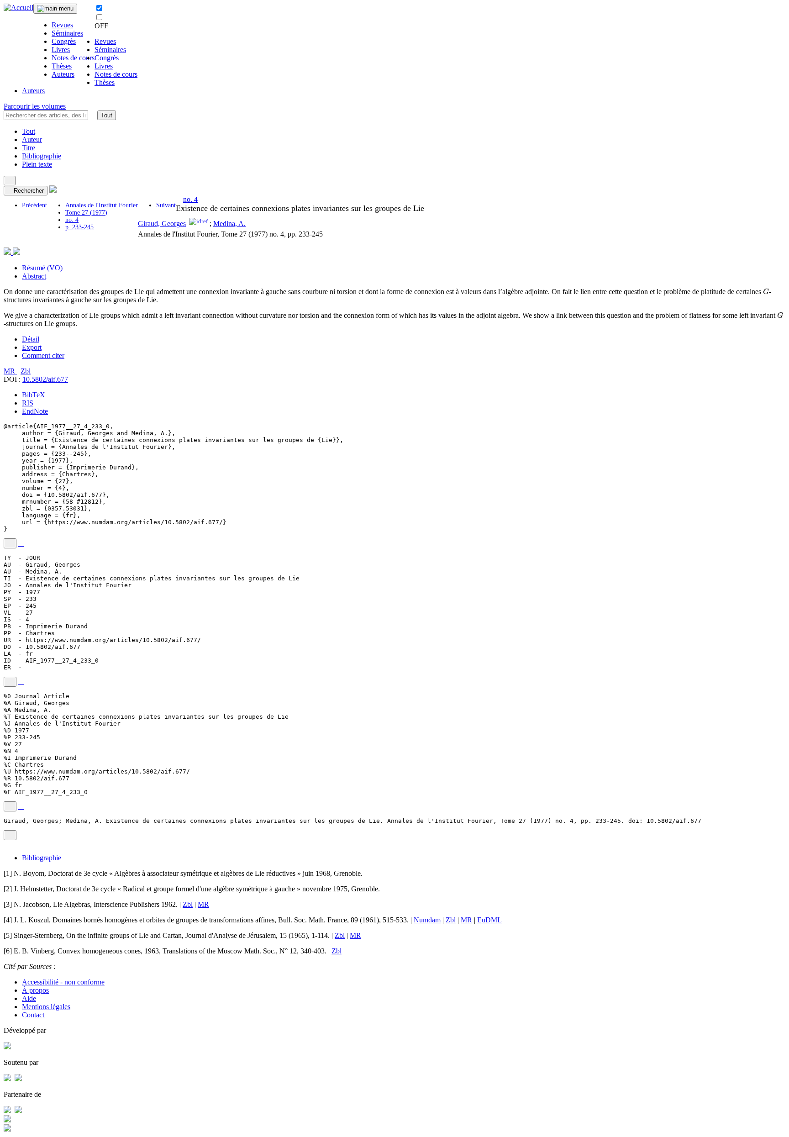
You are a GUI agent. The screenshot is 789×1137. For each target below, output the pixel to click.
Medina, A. (229, 223)
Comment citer (43, 355)
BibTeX (33, 395)
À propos (35, 990)
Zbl (26, 371)
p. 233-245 (79, 227)
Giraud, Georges (162, 223)
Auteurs (63, 74)
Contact (33, 1015)
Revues (62, 25)
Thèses (62, 66)
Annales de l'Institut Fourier (101, 205)
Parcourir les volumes (35, 106)
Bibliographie (41, 156)
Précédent (34, 205)
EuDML (489, 920)
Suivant (166, 205)
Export (32, 347)
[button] (92, 115)
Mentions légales (46, 1007)
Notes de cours (73, 58)
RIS (27, 403)
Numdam (427, 920)
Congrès (64, 41)
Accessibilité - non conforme (63, 982)
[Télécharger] (21, 543)
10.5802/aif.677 (45, 379)
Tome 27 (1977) (86, 212)
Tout (106, 115)
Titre (28, 148)
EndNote (35, 411)
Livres (61, 49)
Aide (29, 998)
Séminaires (67, 33)
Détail (30, 339)
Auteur (32, 139)
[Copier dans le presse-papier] (10, 543)
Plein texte (37, 164)
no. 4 (72, 219)
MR (10, 371)
